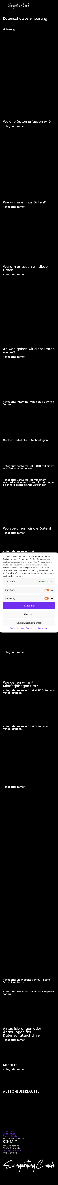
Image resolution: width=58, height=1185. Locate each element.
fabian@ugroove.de (12, 1150)
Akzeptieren (29, 605)
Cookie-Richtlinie (17, 628)
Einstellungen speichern (29, 622)
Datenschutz (31, 628)
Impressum (43, 628)
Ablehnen (29, 614)
